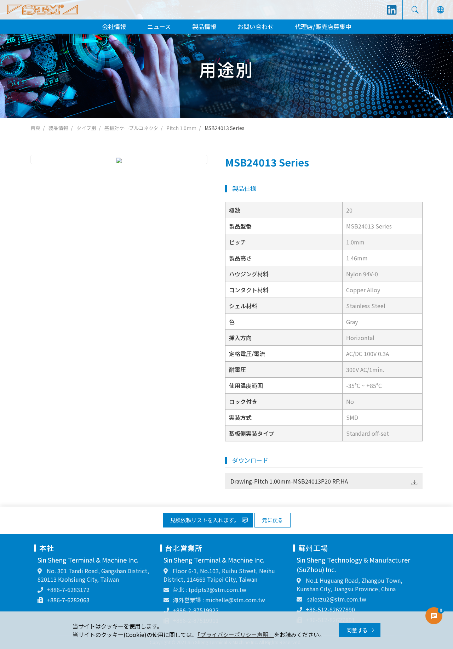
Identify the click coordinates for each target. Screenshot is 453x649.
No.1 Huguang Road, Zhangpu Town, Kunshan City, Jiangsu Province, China (349, 584)
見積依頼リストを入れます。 (205, 520)
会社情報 (114, 26)
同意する (357, 630)
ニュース (159, 26)
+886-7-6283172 (68, 589)
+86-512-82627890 (330, 609)
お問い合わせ (255, 26)
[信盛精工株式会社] (42, 10)
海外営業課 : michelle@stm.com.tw (219, 600)
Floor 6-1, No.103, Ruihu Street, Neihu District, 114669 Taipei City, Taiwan (219, 574)
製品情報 (204, 26)
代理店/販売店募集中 (323, 26)
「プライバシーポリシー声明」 (235, 634)
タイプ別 (86, 127)
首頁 (35, 127)
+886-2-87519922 (196, 610)
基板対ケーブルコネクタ (131, 127)
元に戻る (272, 520)
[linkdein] (391, 10)
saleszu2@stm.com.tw (336, 599)
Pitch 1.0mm (181, 127)
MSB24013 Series (225, 127)
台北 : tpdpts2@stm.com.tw (209, 589)
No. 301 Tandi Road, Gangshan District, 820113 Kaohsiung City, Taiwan (93, 574)
